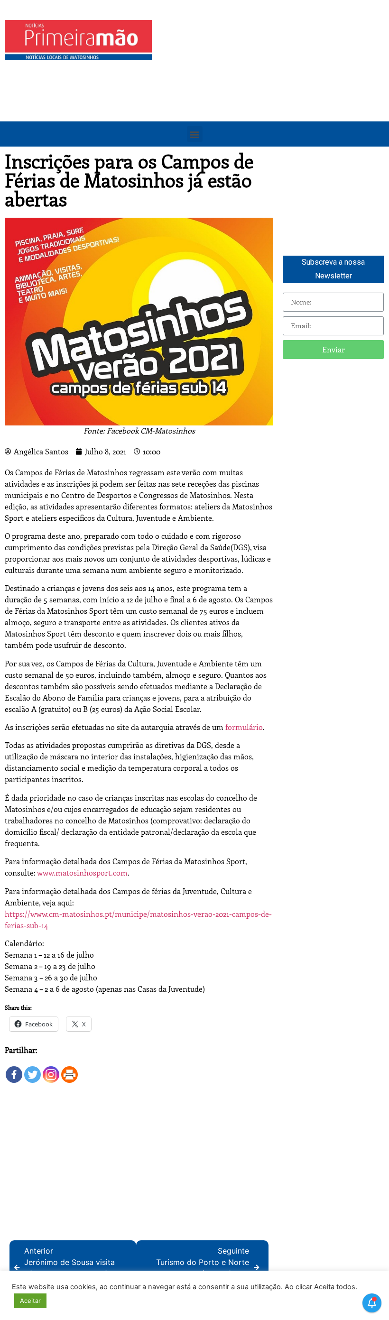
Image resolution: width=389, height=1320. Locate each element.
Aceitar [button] (30, 1300)
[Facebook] (14, 1070)
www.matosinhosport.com (82, 872)
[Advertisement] (272, 86)
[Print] (69, 1070)
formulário (244, 727)
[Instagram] (51, 1070)
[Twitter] (32, 1070)
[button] (195, 134)
